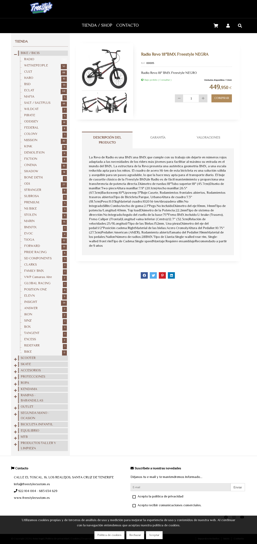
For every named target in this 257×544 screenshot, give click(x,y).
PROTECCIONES (33, 376)
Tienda (21, 42)
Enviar (238, 487)
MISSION (44, 140)
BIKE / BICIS (30, 53)
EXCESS (44, 339)
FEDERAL (44, 127)
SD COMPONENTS (44, 258)
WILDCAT (44, 109)
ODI (44, 183)
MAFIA (44, 96)
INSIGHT (44, 302)
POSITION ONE (44, 289)
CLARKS (44, 264)
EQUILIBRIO (30, 430)
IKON (44, 314)
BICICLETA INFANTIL (37, 424)
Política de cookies (109, 535)
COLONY (44, 134)
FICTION (44, 159)
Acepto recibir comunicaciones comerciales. (170, 505)
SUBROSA (44, 196)
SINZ (44, 320)
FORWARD (44, 246)
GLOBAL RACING (44, 283)
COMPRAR (221, 98)
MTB (24, 437)
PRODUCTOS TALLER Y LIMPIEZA (38, 446)
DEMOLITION (44, 152)
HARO (44, 78)
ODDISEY (44, 121)
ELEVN (44, 295)
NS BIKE (44, 208)
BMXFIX (44, 227)
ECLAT (44, 90)
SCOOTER (28, 358)
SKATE (26, 364)
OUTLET (27, 407)
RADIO (44, 59)
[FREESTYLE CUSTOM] (41, 15)
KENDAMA (29, 389)
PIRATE (44, 115)
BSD (44, 84)
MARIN (44, 221)
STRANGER (44, 190)
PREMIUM (44, 202)
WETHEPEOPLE (44, 65)
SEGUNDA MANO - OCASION (35, 416)
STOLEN (44, 215)
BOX (44, 327)
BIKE (44, 352)
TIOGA (44, 239)
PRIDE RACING (44, 252)
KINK (44, 146)
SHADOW (44, 171)
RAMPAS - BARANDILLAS (32, 398)
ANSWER (44, 308)
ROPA (25, 383)
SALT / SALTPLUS (44, 103)
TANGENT (44, 333)
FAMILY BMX (44, 271)
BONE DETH (44, 177)
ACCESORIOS (31, 370)
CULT (44, 71)
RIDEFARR (44, 345)
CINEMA (44, 165)
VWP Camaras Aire (44, 277)
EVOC (44, 233)
